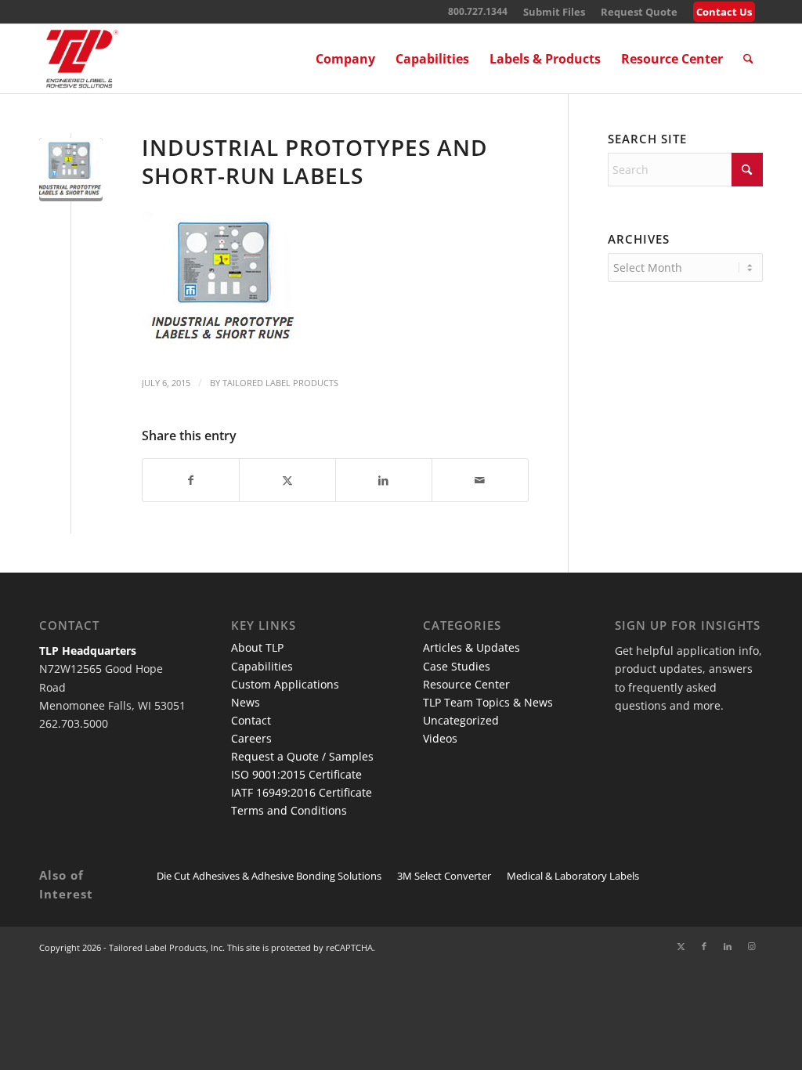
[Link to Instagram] (751, 946)
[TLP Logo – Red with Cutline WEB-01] (82, 58)
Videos (440, 738)
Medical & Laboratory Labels (573, 876)
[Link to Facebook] (704, 946)
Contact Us (724, 12)
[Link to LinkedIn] (727, 946)
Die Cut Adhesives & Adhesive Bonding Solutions (269, 876)
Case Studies (456, 666)
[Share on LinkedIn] (384, 480)
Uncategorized (461, 720)
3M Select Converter (444, 876)
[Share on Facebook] (191, 480)
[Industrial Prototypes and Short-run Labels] (71, 169)
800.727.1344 (478, 11)
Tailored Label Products (280, 383)
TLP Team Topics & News (488, 702)
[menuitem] (554, 12)
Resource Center (466, 684)
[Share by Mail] (480, 480)
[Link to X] (680, 946)
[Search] (748, 58)
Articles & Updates (471, 647)
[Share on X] (287, 480)
